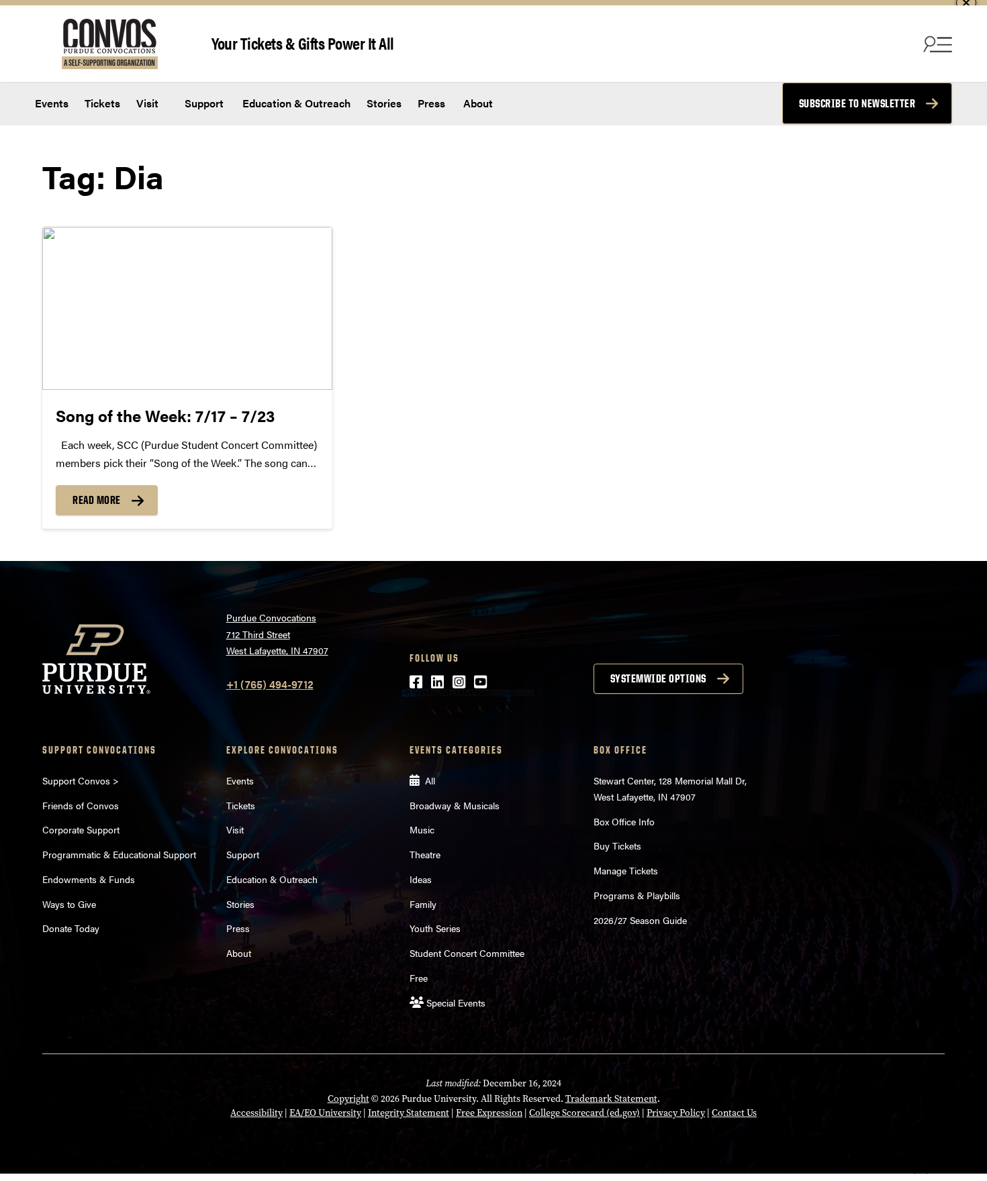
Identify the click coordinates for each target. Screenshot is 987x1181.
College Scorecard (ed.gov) (584, 1113)
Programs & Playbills (637, 895)
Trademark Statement (611, 1098)
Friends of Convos (80, 805)
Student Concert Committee (467, 953)
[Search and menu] (936, 44)
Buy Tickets (617, 845)
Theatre (425, 854)
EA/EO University (325, 1113)
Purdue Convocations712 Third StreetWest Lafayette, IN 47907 (277, 634)
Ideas (421, 879)
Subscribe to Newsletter (857, 103)
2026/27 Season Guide (640, 920)
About (478, 103)
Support (203, 103)
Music (422, 829)
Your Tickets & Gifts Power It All (302, 42)
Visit (147, 103)
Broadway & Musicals (455, 805)
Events (51, 103)
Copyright (348, 1098)
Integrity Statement (408, 1113)
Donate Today (70, 928)
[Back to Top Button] (921, 1171)
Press (431, 103)
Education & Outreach (295, 103)
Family (423, 904)
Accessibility (256, 1113)
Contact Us (734, 1113)
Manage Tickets (626, 870)
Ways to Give (69, 904)
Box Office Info (624, 821)
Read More (97, 500)
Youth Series (435, 928)
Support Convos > (80, 780)
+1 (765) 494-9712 (270, 684)
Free (419, 977)
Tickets (102, 103)
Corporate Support (81, 829)
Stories (384, 103)
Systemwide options (658, 678)
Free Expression (489, 1113)
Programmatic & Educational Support (119, 854)
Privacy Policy (676, 1113)
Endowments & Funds (88, 879)
